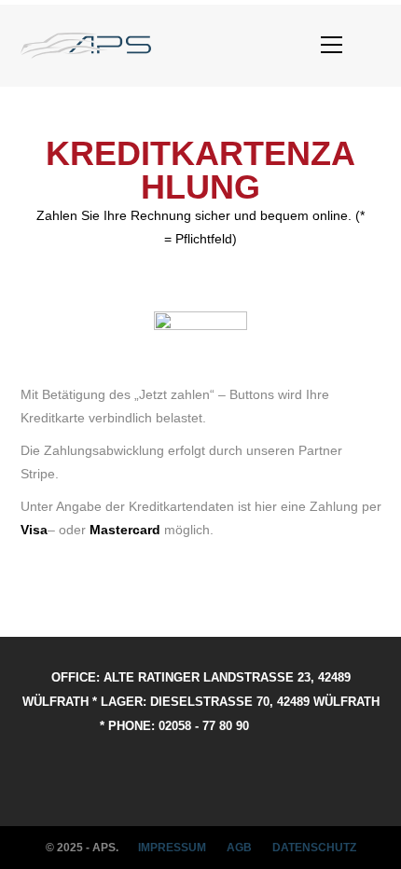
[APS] (86, 46)
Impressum (172, 847)
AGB (239, 847)
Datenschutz (314, 847)
